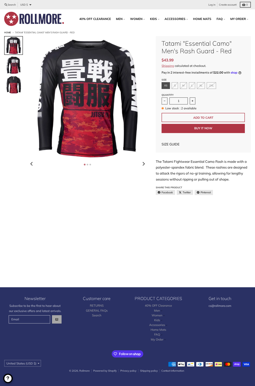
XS (165, 85)
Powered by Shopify (105, 370)
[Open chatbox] (8, 378)
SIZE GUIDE (170, 144)
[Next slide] (143, 164)
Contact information (172, 370)
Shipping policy (149, 370)
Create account (227, 4)
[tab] (85, 164)
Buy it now (203, 128)
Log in (211, 4)
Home (7, 32)
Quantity (168, 94)
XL (200, 85)
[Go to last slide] (32, 164)
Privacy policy (128, 370)
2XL (211, 85)
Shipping (168, 66)
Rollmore (84, 370)
